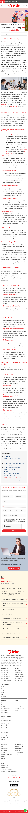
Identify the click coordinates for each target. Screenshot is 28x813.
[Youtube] (19, 777)
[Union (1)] (8, 777)
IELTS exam (6, 42)
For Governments (8, 1)
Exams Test (7, 24)
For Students (2, 1)
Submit (14, 530)
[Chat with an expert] (25, 810)
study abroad (13, 106)
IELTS (12, 24)
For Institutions (14, 1)
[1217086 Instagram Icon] (14, 777)
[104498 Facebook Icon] (11, 777)
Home (2, 24)
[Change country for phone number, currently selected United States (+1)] (3, 506)
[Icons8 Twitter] (16, 777)
